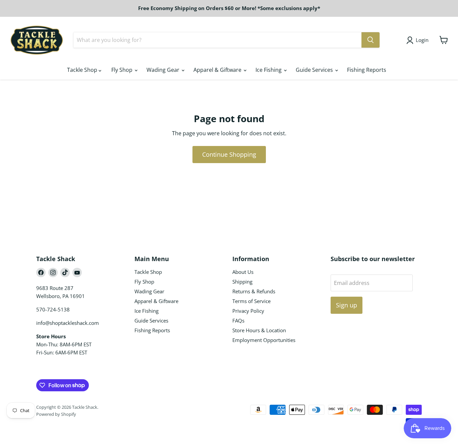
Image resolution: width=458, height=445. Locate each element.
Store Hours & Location (259, 330)
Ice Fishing (269, 69)
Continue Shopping (229, 154)
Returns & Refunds (253, 291)
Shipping (242, 281)
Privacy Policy (248, 310)
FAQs (238, 320)
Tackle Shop (83, 69)
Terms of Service (251, 301)
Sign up (346, 305)
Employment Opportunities (263, 340)
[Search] (370, 40)
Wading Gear (164, 69)
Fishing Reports (366, 69)
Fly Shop (122, 69)
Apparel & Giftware (218, 69)
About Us (242, 271)
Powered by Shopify (56, 414)
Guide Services (315, 69)
